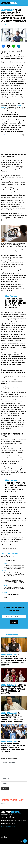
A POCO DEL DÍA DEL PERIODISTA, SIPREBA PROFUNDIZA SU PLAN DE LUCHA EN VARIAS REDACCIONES (15, 303)
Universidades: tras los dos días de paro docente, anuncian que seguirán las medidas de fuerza (14, 589)
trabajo (14, 556)
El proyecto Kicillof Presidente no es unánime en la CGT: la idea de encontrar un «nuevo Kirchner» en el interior (13, 659)
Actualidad (7, 9)
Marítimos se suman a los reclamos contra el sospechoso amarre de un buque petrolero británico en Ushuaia (14, 581)
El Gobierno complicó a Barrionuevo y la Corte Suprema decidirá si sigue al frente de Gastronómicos (13, 717)
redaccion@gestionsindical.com (8, 827)
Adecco (3, 556)
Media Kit (4, 831)
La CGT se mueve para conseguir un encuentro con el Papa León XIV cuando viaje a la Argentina (13, 689)
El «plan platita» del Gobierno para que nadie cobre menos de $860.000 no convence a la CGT (14, 574)
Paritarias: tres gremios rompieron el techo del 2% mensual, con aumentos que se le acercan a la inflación (14, 567)
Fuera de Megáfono (9, 654)
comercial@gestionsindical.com (8, 826)
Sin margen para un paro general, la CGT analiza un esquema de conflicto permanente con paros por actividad (13, 746)
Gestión (10, 3)
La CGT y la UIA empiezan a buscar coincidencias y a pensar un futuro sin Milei (14, 596)
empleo (9, 556)
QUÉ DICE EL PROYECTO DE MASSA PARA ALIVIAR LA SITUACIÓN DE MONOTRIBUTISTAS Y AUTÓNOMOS (15, 487)
